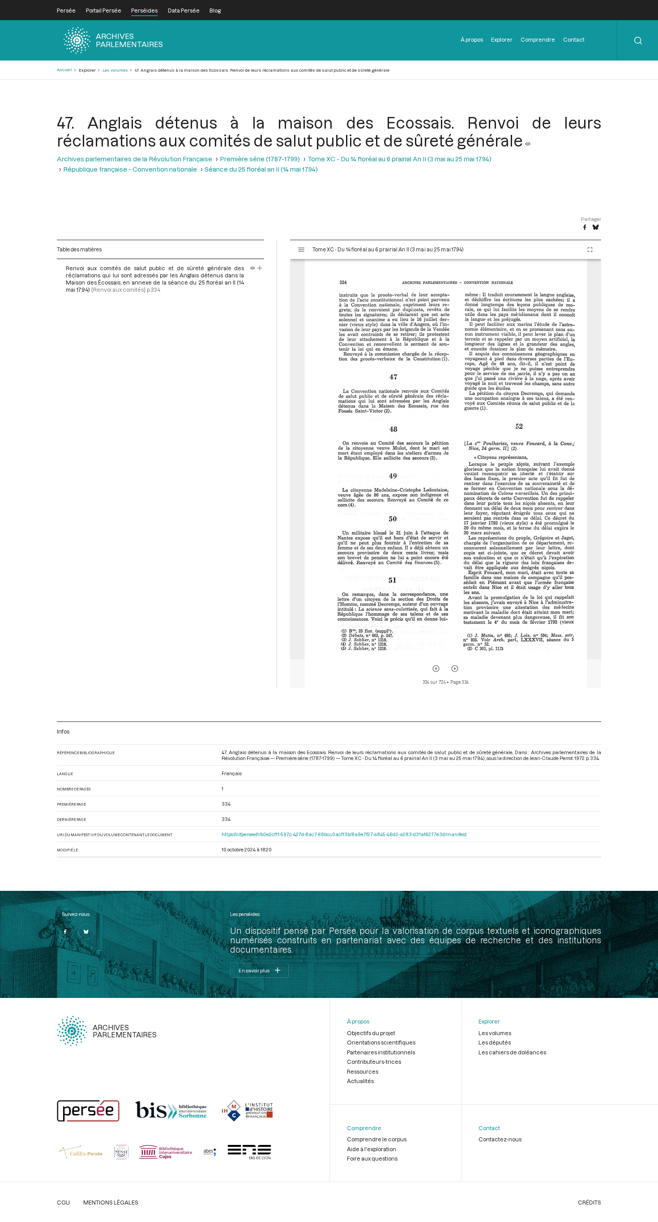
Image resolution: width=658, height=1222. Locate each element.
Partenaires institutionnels (381, 1052)
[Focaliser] (259, 268)
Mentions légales (110, 1202)
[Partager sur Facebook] (584, 228)
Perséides (144, 10)
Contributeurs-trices (374, 1061)
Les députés (495, 1042)
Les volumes (115, 70)
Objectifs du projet (371, 1033)
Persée (66, 10)
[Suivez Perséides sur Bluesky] (86, 932)
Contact (574, 39)
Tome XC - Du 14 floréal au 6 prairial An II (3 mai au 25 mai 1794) (399, 159)
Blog (215, 10)
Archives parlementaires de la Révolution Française (134, 159)
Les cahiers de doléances (512, 1052)
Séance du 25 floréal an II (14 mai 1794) (261, 169)
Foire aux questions (372, 1158)
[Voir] (527, 140)
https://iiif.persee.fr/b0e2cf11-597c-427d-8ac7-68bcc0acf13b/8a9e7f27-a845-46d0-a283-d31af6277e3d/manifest (344, 834)
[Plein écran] (590, 249)
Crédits (589, 1202)
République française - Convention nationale (130, 169)
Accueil (64, 69)
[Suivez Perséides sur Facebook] (65, 932)
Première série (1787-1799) (260, 159)
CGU (63, 1202)
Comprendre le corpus (376, 1139)
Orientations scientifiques (381, 1042)
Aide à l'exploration (371, 1149)
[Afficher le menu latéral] (301, 249)
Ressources (362, 1071)
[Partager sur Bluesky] (595, 228)
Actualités (360, 1081)
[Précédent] (436, 668)
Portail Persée (103, 10)
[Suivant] (454, 668)
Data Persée (184, 10)
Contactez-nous (500, 1139)
